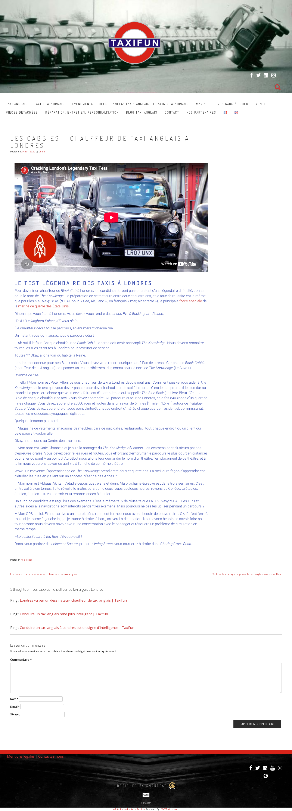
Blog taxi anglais (141, 112)
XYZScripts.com (170, 809)
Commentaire (21, 660)
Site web (15, 714)
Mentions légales (21, 756)
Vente (261, 104)
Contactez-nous (51, 756)
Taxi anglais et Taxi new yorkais (35, 104)
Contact (172, 112)
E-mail (15, 707)
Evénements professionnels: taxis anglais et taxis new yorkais (130, 104)
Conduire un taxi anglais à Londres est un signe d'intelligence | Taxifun (77, 627)
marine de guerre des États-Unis (43, 306)
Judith (42, 151)
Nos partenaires (201, 112)
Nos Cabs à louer (232, 104)
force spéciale (190, 301)
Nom (14, 699)
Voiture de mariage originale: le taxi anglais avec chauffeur (247, 574)
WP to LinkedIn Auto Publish (129, 809)
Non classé (26, 559)
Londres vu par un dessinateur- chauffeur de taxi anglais (43, 574)
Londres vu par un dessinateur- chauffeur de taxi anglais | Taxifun (73, 600)
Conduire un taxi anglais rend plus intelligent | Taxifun (64, 614)
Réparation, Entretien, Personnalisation (82, 112)
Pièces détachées (22, 112)
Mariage (203, 104)
